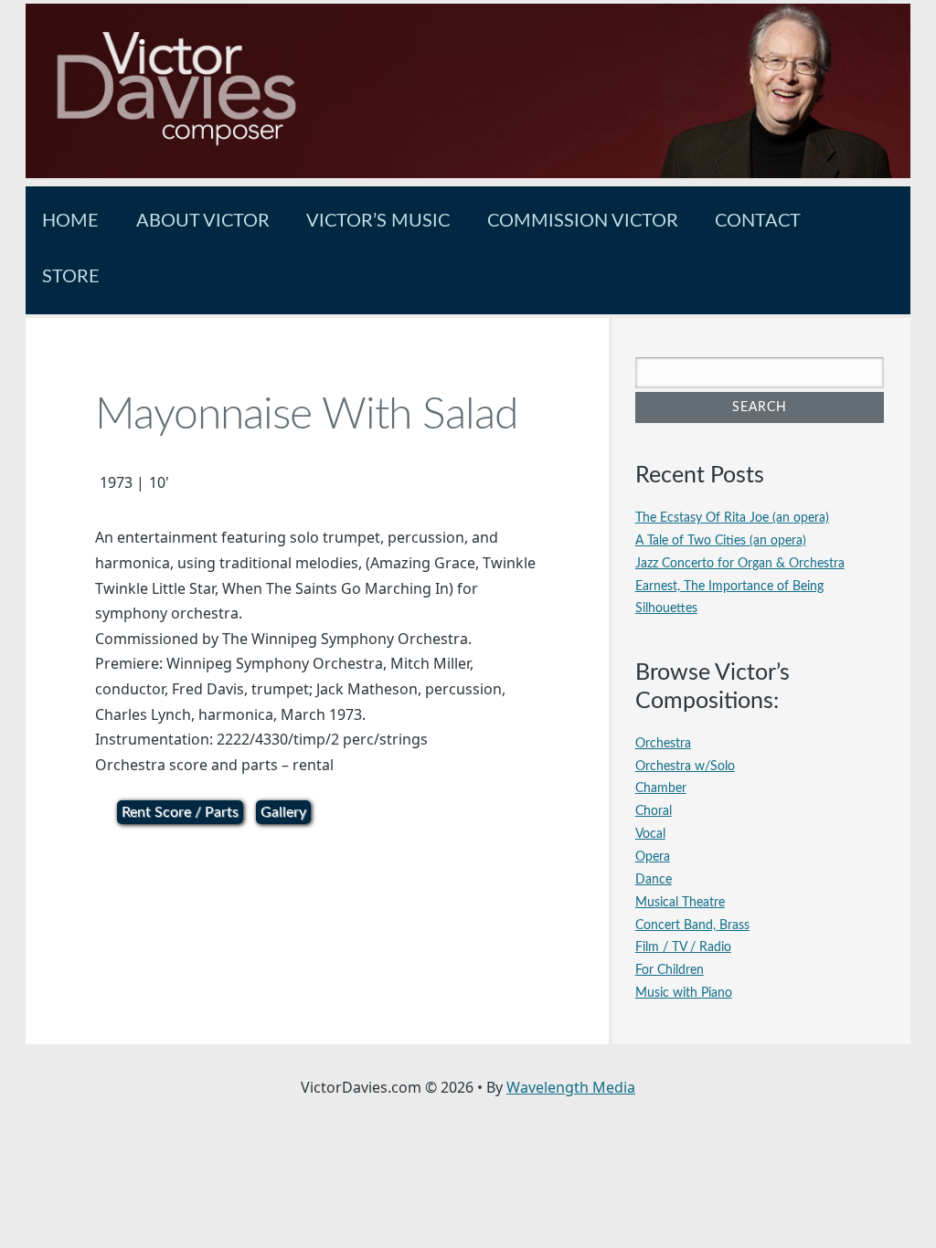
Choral (653, 811)
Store (71, 277)
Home (70, 221)
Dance (653, 879)
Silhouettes (666, 608)
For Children (669, 970)
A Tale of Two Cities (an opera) (720, 540)
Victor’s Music (378, 221)
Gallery (283, 812)
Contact (758, 221)
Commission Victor (582, 221)
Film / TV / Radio (683, 947)
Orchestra (663, 743)
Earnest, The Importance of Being (729, 586)
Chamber (660, 788)
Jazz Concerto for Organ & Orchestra (740, 563)
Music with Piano (683, 992)
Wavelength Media (570, 1087)
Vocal (650, 834)
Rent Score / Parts (180, 812)
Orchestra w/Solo (685, 766)
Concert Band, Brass (692, 925)
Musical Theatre (680, 902)
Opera (652, 856)
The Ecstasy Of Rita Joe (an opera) (732, 517)
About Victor (203, 221)
